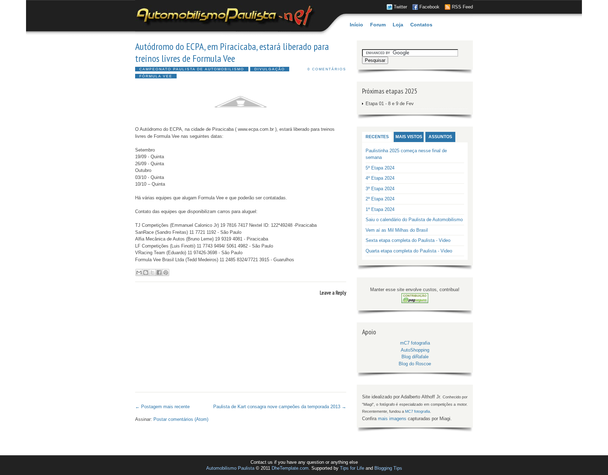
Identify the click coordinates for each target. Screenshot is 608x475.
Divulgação (269, 69)
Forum (378, 24)
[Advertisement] (217, 399)
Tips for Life (352, 468)
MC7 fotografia (417, 411)
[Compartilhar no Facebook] (159, 272)
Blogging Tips (388, 468)
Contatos (421, 24)
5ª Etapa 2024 (380, 168)
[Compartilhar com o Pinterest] (165, 272)
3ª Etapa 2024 (380, 188)
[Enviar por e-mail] (138, 272)
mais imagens (392, 418)
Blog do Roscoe (415, 363)
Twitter (400, 6)
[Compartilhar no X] (152, 272)
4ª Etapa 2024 (380, 178)
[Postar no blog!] (145, 272)
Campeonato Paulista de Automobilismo (191, 69)
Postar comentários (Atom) (180, 419)
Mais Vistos (408, 136)
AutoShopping (415, 350)
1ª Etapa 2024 (380, 209)
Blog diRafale (415, 356)
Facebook (429, 6)
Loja (398, 24)
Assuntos (440, 136)
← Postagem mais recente (162, 406)
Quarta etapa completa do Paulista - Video (409, 250)
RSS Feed (462, 6)
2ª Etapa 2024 (380, 198)
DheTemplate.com (290, 468)
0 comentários (327, 69)
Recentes (377, 136)
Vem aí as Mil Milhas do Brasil (397, 230)
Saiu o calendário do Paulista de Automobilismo (414, 219)
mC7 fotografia (415, 343)
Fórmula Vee (155, 76)
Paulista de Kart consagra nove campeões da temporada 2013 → (279, 406)
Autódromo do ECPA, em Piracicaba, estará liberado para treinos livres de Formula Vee (232, 52)
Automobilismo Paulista (230, 468)
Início (356, 24)
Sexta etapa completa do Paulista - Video (408, 240)
